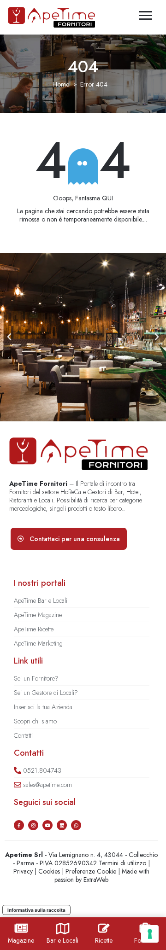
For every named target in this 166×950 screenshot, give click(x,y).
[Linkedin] (62, 825)
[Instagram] (33, 825)
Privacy (23, 871)
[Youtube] (47, 825)
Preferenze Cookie (90, 871)
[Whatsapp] (76, 825)
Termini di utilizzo (122, 863)
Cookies (49, 871)
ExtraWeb (95, 879)
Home (61, 84)
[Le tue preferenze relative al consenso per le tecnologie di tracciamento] (150, 934)
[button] (9, 337)
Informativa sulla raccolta (36, 910)
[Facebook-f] (19, 825)
